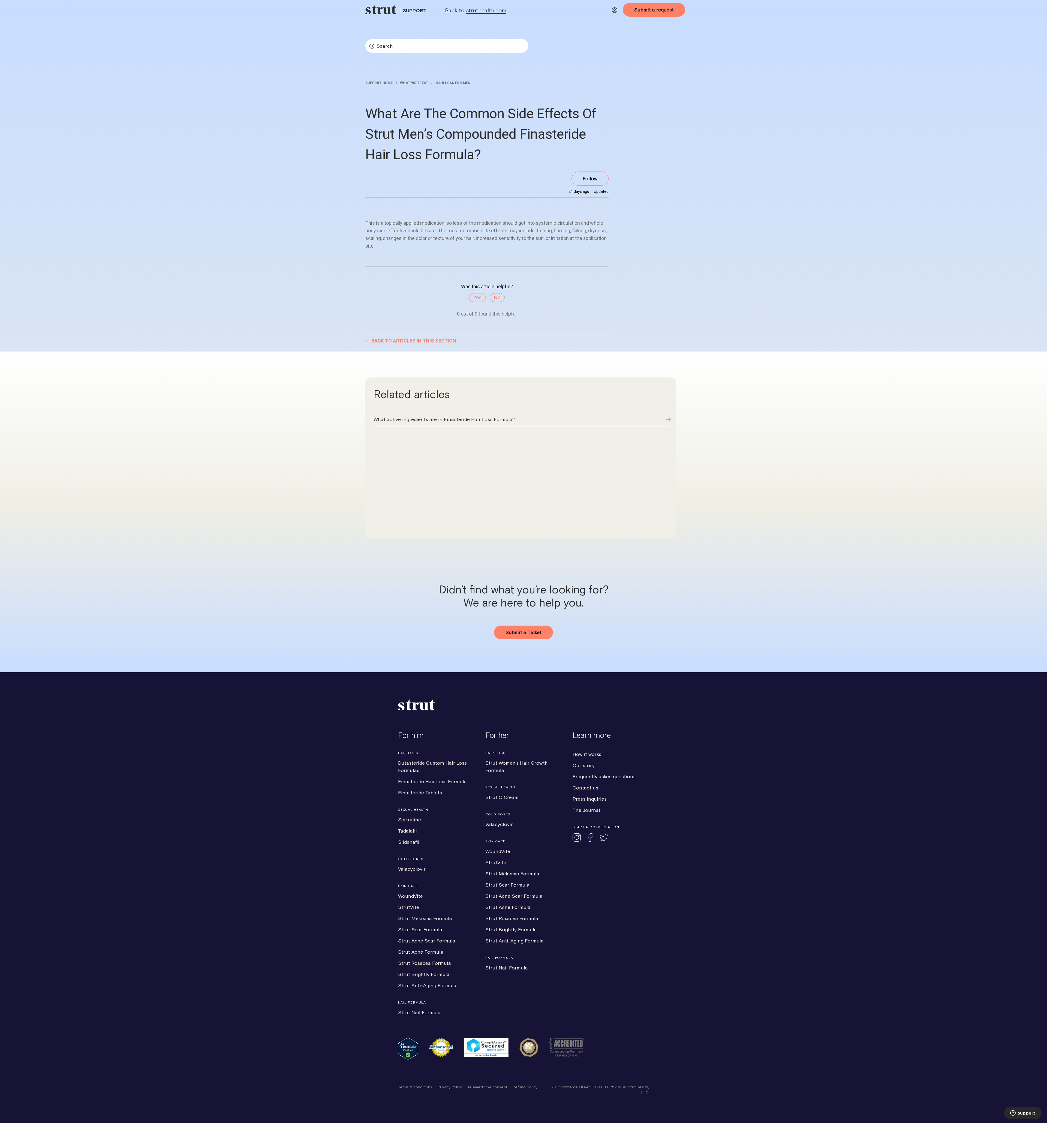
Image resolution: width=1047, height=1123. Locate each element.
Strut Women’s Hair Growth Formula (516, 766)
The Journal (586, 810)
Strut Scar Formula (420, 929)
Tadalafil (407, 831)
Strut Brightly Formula (424, 974)
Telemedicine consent (487, 1087)
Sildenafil (408, 842)
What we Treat (414, 83)
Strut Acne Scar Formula (426, 941)
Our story (584, 765)
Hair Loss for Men (453, 83)
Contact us (585, 788)
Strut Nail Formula (419, 1012)
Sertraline (409, 819)
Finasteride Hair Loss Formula (432, 781)
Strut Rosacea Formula (424, 963)
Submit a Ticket (523, 632)
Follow (590, 178)
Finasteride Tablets (420, 792)
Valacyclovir (412, 869)
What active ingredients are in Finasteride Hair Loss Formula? (444, 419)
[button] (614, 11)
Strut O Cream (502, 797)
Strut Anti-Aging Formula (427, 985)
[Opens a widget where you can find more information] (1023, 1113)
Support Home (379, 83)
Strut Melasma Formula (425, 918)
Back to (475, 10)
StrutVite (408, 907)
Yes (477, 297)
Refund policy (525, 1087)
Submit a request (654, 10)
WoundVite (410, 896)
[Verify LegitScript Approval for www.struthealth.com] (408, 1058)
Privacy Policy (450, 1087)
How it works (587, 754)
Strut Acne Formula (420, 952)
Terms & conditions (415, 1087)
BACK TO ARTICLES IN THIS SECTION (413, 341)
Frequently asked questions (604, 776)
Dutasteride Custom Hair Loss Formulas (432, 766)
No (497, 297)
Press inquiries (590, 799)
